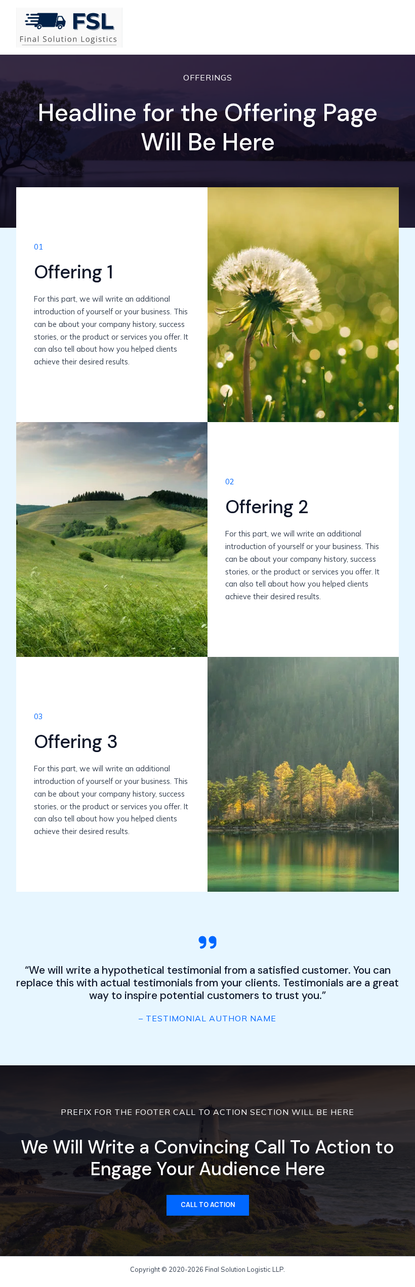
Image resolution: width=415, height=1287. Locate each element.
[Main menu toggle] (388, 27)
